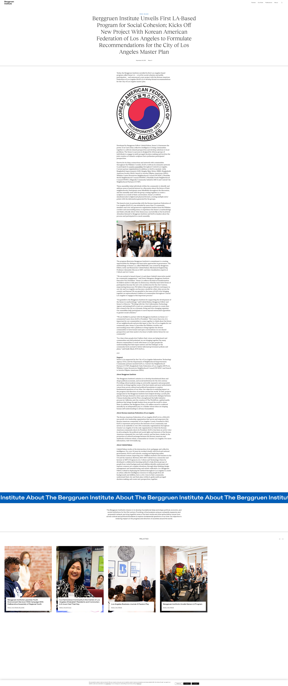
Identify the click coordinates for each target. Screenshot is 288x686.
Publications (268, 2)
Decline (187, 683)
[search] (282, 2)
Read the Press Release (16, 607)
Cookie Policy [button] (108, 683)
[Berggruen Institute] (9, 2)
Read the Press (116, 607)
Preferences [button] (139, 683)
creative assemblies (136, 167)
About (276, 2)
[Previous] (280, 539)
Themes (253, 2)
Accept (195, 683)
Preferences (178, 683)
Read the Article (65, 607)
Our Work (260, 2)
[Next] (283, 539)
